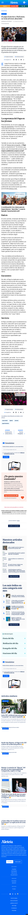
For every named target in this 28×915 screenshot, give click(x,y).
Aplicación (14, 882)
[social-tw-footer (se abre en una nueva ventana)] (15, 894)
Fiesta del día (8, 638)
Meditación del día (10, 643)
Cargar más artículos (14, 576)
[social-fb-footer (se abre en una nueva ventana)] (12, 894)
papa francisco (5, 423)
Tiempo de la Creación (13, 145)
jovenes (16, 420)
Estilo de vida (14, 873)
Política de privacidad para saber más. (14, 453)
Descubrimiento (14, 874)
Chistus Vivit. (13, 189)
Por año (14, 889)
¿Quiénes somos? (14, 903)
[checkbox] (3, 452)
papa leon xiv (5, 701)
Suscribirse (9, 861)
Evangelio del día (10, 648)
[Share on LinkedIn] (16, 59)
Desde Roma (4, 10)
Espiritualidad (14, 871)
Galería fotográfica (20, 194)
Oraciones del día (10, 653)
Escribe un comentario (14, 526)
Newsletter (14, 881)
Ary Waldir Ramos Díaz (18, 21)
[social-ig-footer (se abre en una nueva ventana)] (17, 894)
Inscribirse (6, 457)
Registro (5, 6)
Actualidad (14, 869)
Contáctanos (14, 908)
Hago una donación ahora (10, 495)
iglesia (11, 420)
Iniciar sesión (18, 861)
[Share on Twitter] (18, 59)
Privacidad (14, 910)
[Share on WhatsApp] (23, 59)
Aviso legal (14, 905)
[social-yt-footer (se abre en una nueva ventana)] (10, 894)
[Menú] (5, 2)
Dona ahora (13, 6)
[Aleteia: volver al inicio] (14, 2)
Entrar (18, 520)
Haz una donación (14, 900)
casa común (4, 420)
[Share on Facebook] (13, 59)
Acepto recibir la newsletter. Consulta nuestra (14, 453)
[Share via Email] (21, 59)
